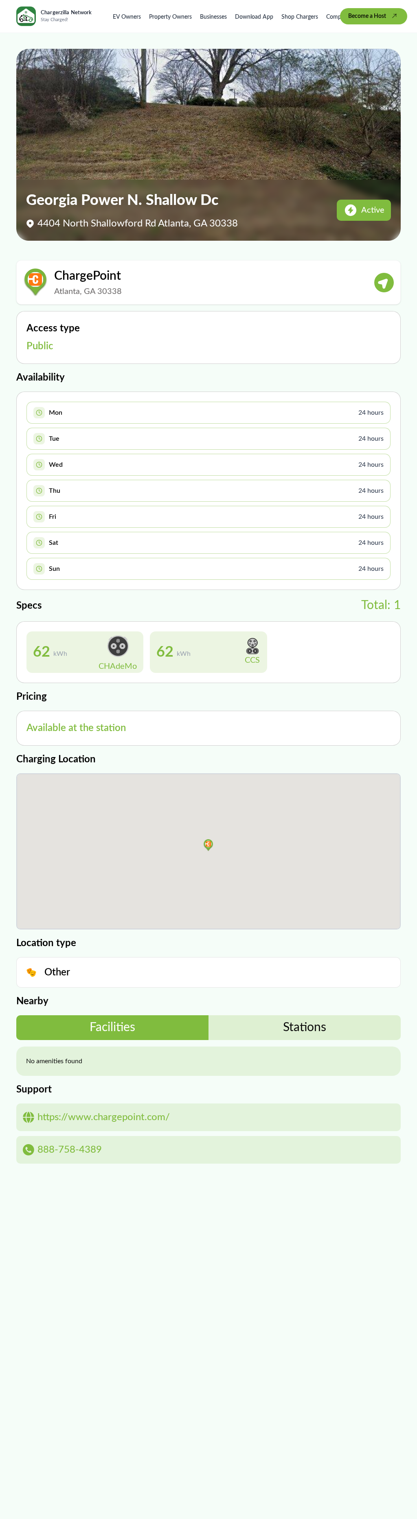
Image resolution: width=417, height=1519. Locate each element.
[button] (208, 845)
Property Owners (170, 17)
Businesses (213, 17)
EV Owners (127, 17)
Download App (254, 17)
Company (338, 17)
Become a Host (367, 16)
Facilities (112, 1027)
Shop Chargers (299, 17)
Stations (304, 1027)
